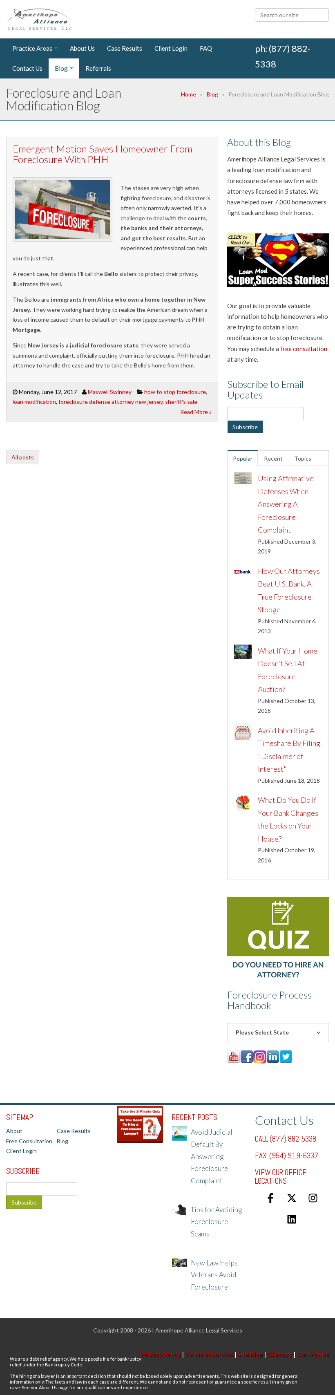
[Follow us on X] (292, 1198)
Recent (273, 458)
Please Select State (262, 1032)
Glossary (279, 1354)
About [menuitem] (14, 1130)
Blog (212, 94)
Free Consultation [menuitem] (29, 1140)
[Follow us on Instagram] (313, 1198)
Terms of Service (209, 1354)
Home (188, 94)
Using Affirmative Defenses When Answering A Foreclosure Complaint (286, 504)
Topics (302, 458)
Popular (242, 458)
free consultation (303, 348)
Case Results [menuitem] (124, 48)
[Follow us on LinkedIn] (292, 1219)
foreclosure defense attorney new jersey (110, 401)
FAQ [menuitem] (206, 48)
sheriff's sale (181, 401)
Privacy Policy (161, 1354)
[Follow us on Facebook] (270, 1198)
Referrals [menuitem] (98, 68)
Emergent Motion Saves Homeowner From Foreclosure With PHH (102, 154)
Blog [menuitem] (61, 68)
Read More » (196, 411)
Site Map (250, 1354)
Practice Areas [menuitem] (32, 48)
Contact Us (313, 1354)
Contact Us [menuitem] (27, 68)
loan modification (34, 401)
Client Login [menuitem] (171, 48)
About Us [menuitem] (82, 48)
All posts (22, 457)
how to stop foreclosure (175, 391)
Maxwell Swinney (110, 391)
